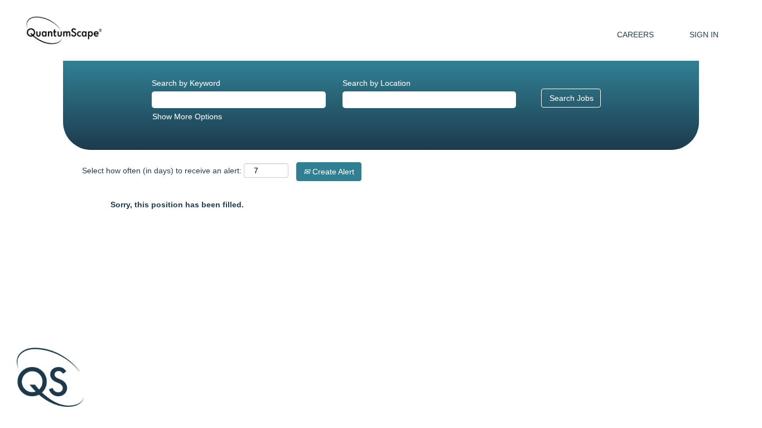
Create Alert (332, 171)
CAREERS (635, 34)
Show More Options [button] (187, 116)
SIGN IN (703, 34)
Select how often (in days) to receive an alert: (162, 170)
